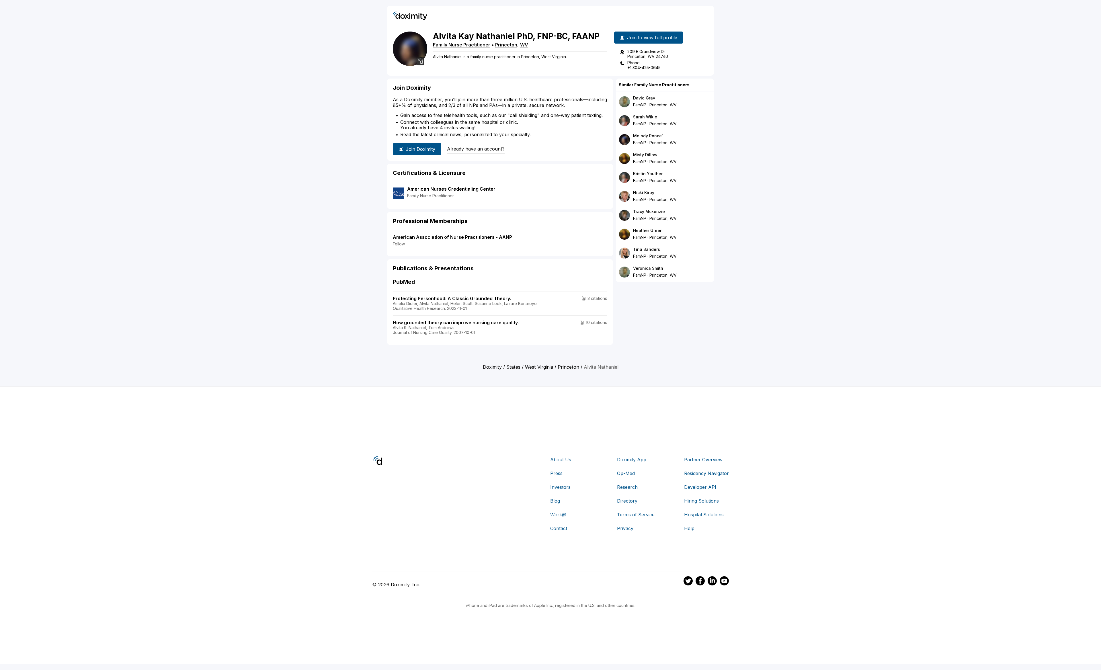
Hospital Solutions (704, 514)
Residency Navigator (706, 473)
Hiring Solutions (701, 501)
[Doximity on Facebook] (700, 582)
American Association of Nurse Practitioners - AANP (452, 237)
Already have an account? (476, 149)
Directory (627, 501)
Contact (558, 528)
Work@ (558, 514)
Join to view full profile (652, 37)
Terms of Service (636, 514)
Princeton (506, 45)
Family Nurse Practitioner (461, 45)
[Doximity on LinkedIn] (712, 582)
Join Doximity (420, 149)
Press (556, 473)
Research (627, 487)
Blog (555, 501)
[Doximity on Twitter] (688, 582)
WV (524, 45)
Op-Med (626, 473)
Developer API (700, 487)
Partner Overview (703, 459)
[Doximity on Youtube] (724, 582)
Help (689, 528)
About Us (560, 459)
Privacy (625, 528)
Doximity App (631, 459)
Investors (560, 487)
